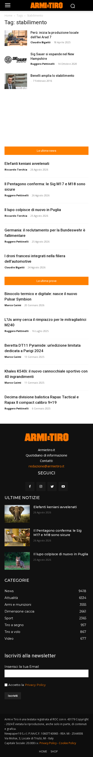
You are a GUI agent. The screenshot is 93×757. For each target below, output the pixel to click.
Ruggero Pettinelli (42, 63)
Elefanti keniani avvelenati (27, 163)
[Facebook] (30, 486)
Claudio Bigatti (40, 42)
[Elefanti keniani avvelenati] (17, 514)
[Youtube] (63, 486)
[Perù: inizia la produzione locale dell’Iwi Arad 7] (16, 38)
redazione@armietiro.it (46, 466)
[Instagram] (41, 486)
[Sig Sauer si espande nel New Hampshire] (16, 59)
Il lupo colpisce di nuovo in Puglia (33, 209)
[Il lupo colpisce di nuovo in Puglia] (17, 561)
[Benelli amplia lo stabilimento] (16, 81)
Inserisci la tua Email (22, 666)
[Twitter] (52, 486)
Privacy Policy (35, 685)
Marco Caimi (13, 305)
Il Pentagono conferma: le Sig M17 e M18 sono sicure (57, 533)
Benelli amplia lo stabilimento (52, 75)
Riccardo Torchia (16, 169)
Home (8, 15)
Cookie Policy (67, 743)
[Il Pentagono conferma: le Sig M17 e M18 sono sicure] (17, 537)
